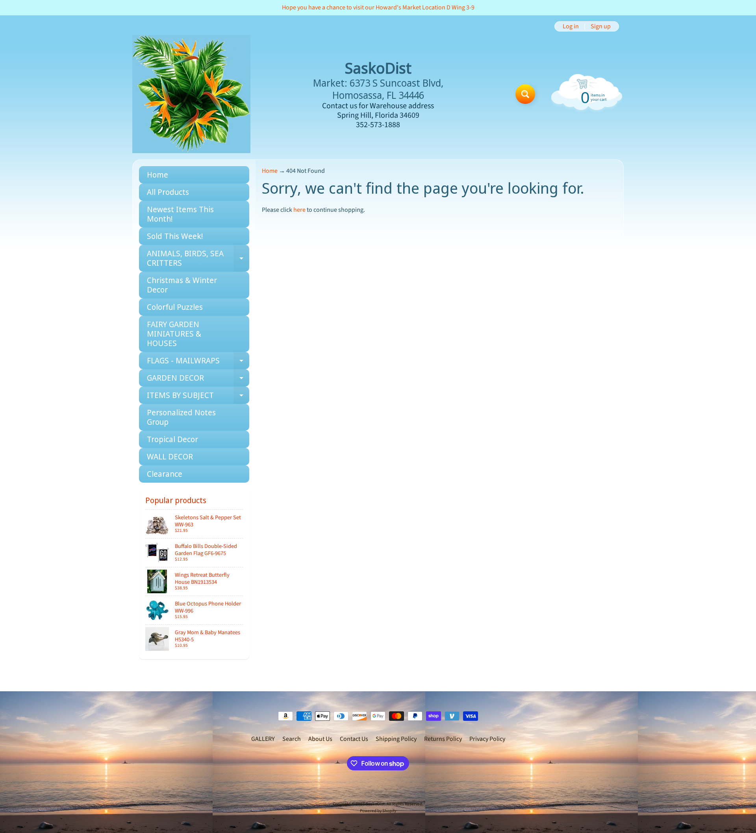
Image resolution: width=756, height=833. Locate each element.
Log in (571, 26)
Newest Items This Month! (180, 214)
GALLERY (263, 739)
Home (157, 174)
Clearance (164, 473)
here (299, 209)
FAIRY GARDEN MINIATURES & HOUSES (174, 333)
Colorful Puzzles (175, 307)
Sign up (601, 26)
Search (291, 739)
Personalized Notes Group (181, 417)
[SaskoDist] (191, 94)
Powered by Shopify (378, 811)
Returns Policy (443, 739)
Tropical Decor (172, 439)
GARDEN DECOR (198, 379)
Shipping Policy (396, 739)
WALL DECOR (170, 456)
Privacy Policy (487, 739)
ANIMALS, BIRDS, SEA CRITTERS (198, 258)
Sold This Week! (175, 236)
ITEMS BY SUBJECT (198, 397)
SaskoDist (375, 804)
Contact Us (354, 739)
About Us (320, 739)
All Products (168, 192)
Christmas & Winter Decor (182, 285)
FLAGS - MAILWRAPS (198, 362)
